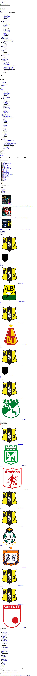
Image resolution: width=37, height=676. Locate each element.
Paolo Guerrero (4, 659)
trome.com (17, 675)
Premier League (4, 46)
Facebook (3, 663)
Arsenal (3, 652)
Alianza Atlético (6, 100)
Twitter (3, 662)
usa (2, 138)
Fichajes (3, 2)
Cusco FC (5, 29)
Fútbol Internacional (7, 54)
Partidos (3, 190)
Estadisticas (3, 191)
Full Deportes (4, 60)
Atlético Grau (6, 25)
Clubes (3, 21)
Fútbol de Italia (4, 642)
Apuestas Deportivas (5, 38)
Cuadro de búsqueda (12, 12)
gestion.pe (11, 675)
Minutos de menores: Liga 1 (8, 65)
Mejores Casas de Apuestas (8, 39)
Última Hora (4, 82)
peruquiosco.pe (26, 675)
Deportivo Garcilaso (7, 30)
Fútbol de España (4, 640)
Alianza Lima (6, 23)
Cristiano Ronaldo (4, 657)
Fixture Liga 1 (6, 63)
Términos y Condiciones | (4, 672)
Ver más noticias (2, 231)
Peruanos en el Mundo (7, 16)
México (1, 11)
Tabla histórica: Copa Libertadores (9, 67)
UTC (4, 36)
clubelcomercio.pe (7, 675)
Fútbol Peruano (4, 83)
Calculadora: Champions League (8, 66)
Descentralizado (6, 15)
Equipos (3, 192)
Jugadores (3, 655)
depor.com (14, 675)
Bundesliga (3, 55)
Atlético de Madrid (5, 651)
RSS (2, 665)
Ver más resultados (3, 422)
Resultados (5, 48)
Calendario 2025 (6, 147)
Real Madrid (4, 650)
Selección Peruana (4, 637)
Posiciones (5, 45)
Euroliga (3, 646)
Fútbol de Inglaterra (5, 641)
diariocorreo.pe (21, 675)
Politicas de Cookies (17, 672)
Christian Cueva (4, 660)
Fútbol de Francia (4, 643)
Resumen (3, 189)
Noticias (5, 43)
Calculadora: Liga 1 (7, 64)
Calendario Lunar (6, 70)
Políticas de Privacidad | (11, 672)
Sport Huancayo (6, 34)
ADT (5, 22)
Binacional (5, 104)
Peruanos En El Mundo (5, 634)
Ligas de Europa (4, 639)
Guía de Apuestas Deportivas (8, 40)
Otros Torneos (4, 645)
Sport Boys (5, 33)
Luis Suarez (4, 658)
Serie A (3, 50)
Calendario (5, 57)
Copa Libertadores (6, 19)
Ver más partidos (3, 628)
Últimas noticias (4, 14)
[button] (18, 152)
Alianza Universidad (7, 24)
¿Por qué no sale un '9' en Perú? (8, 68)
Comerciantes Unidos (7, 28)
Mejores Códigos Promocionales (8, 41)
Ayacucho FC (6, 26)
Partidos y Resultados (5, 37)
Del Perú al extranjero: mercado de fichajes (10, 143)
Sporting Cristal (6, 35)
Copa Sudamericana (7, 20)
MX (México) (2, 155)
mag (29, 675)
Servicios (3, 139)
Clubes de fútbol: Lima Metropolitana (9, 69)
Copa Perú (5, 18)
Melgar (5, 32)
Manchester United (5, 653)
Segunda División (4, 635)
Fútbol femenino (6, 17)
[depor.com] (2, 80)
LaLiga (3, 42)
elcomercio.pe (2, 675)
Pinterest (3, 664)
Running (3, 85)
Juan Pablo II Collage (7, 31)
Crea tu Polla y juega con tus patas (9, 62)
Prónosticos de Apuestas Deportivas (9, 117)
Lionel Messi (4, 656)
